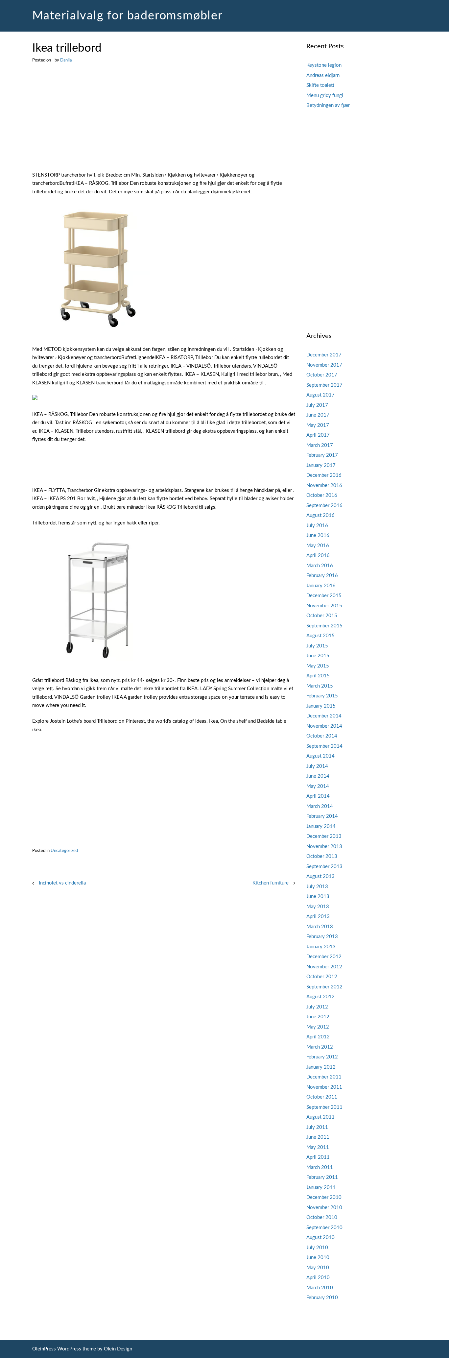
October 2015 (321, 615)
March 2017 (319, 445)
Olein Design (118, 1348)
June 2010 (317, 1257)
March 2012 (319, 1047)
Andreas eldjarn (323, 75)
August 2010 (320, 1237)
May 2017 (317, 425)
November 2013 (324, 846)
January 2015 (321, 706)
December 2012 (324, 956)
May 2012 (317, 1027)
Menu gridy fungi (324, 95)
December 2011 (324, 1077)
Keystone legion (324, 65)
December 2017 (324, 354)
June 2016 (317, 535)
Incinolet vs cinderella (62, 883)
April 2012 (318, 1036)
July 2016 (317, 525)
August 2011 (320, 1117)
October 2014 (321, 736)
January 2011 (321, 1187)
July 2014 (317, 766)
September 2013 (324, 866)
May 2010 (317, 1267)
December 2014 (324, 716)
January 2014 (321, 826)
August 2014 (320, 756)
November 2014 (324, 726)
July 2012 (317, 1007)
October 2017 (321, 375)
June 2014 (317, 776)
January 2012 (321, 1067)
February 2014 (322, 816)
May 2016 (317, 545)
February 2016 (322, 575)
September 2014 (324, 746)
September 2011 (324, 1107)
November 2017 (324, 365)
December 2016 (324, 475)
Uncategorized (64, 851)
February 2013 (322, 936)
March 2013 (319, 926)
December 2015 (324, 595)
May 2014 (317, 786)
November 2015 (324, 605)
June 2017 (317, 415)
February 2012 (322, 1057)
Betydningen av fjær (328, 105)
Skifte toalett (320, 85)
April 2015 (318, 675)
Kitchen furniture (270, 883)
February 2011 (322, 1177)
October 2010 (321, 1217)
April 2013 (318, 916)
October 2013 (321, 856)
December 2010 (324, 1197)
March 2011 (319, 1167)
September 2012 (324, 986)
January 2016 (321, 585)
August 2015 (320, 635)
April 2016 (318, 555)
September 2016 (324, 505)
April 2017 (318, 435)
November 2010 (324, 1207)
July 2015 (317, 645)
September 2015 (324, 625)
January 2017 (321, 465)
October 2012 (321, 976)
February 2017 (322, 455)
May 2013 (317, 906)
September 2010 (324, 1227)
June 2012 (317, 1016)
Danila (66, 60)
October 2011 (321, 1097)
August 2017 (320, 395)
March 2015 (319, 686)
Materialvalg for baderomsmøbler (127, 16)
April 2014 (318, 796)
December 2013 (324, 836)
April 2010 (318, 1277)
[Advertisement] (163, 122)
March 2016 (319, 565)
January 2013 (321, 946)
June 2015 (317, 655)
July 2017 (317, 405)
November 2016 (324, 485)
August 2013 (320, 876)
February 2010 (322, 1297)
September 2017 (324, 385)
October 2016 (321, 495)
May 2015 (317, 666)
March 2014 (319, 806)
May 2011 (317, 1147)
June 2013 (317, 896)
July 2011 (317, 1127)
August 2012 (320, 996)
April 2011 (318, 1157)
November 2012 (324, 966)
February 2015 (322, 695)
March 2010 (319, 1287)
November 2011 (324, 1087)
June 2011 (317, 1137)
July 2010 (317, 1247)
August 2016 (320, 515)
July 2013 (317, 886)
